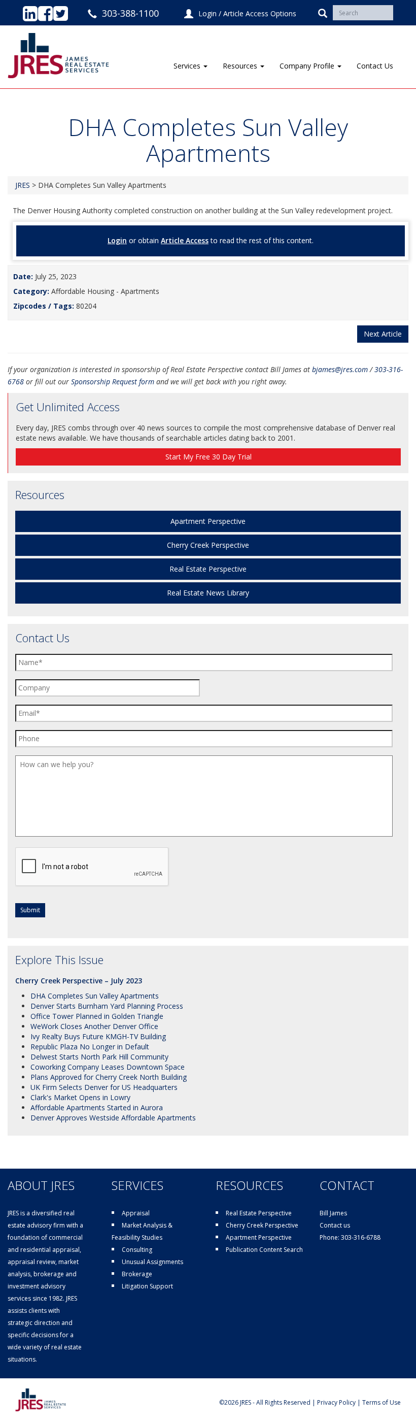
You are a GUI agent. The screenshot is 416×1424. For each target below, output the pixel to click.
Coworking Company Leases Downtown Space (107, 1067)
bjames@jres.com (340, 369)
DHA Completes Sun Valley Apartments (94, 996)
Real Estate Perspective (208, 569)
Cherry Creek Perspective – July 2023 (78, 980)
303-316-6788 (360, 1237)
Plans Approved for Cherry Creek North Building (108, 1077)
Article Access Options (259, 13)
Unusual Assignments (152, 1261)
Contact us (335, 1225)
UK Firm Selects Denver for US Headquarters (104, 1087)
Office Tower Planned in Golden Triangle (96, 1016)
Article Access (185, 240)
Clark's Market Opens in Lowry (80, 1097)
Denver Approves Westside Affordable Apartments (113, 1117)
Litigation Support (147, 1286)
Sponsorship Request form (112, 381)
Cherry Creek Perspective (208, 545)
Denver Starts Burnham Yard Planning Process (106, 1006)
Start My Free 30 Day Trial (208, 456)
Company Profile (308, 66)
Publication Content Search (264, 1249)
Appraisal (136, 1213)
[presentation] (92, 867)
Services (188, 66)
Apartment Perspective (208, 521)
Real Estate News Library (208, 593)
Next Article (383, 334)
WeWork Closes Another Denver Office (94, 1026)
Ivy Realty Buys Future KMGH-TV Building (98, 1036)
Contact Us (375, 66)
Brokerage (137, 1274)
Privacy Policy (336, 1402)
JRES (22, 185)
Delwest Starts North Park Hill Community (99, 1057)
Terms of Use (381, 1402)
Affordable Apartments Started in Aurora (96, 1107)
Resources (241, 66)
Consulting (137, 1249)
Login (207, 13)
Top (392, 1400)
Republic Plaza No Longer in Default (89, 1046)
